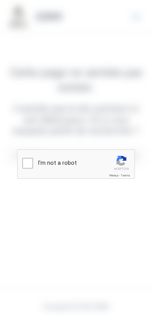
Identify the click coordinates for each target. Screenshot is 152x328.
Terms (125, 175)
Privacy (113, 175)
